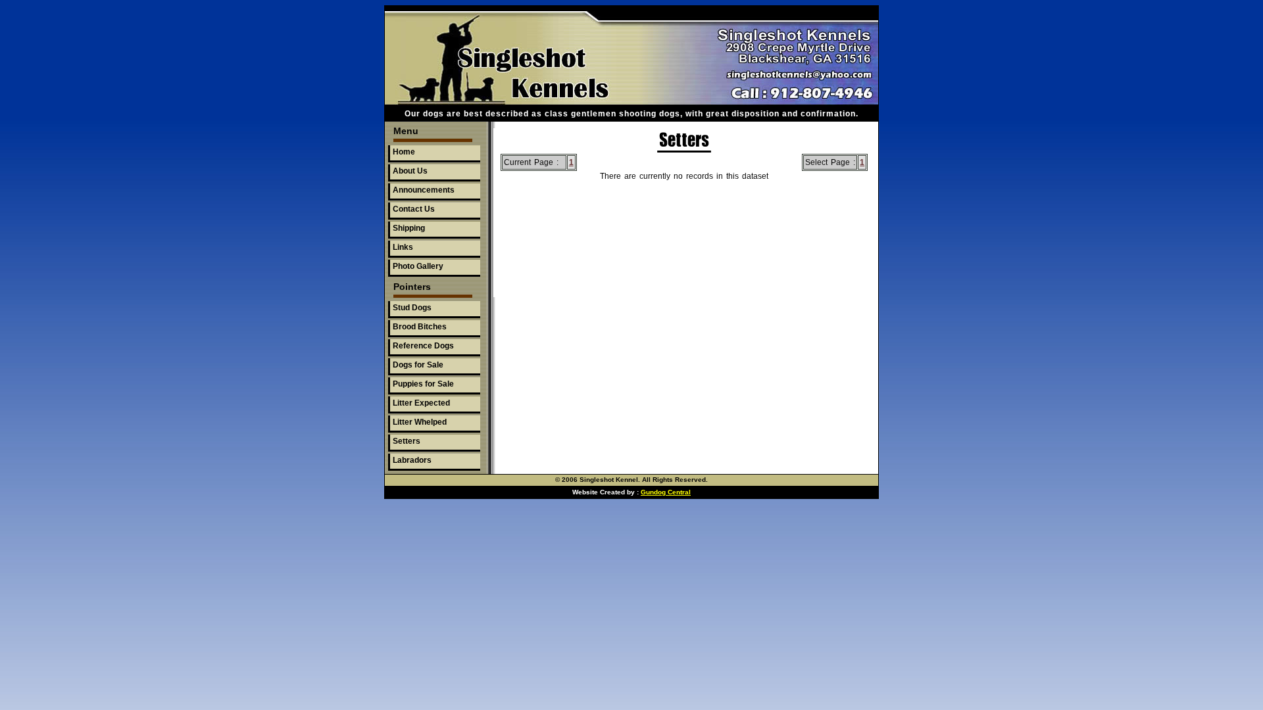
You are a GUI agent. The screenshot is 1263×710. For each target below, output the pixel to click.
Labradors (412, 460)
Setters (406, 441)
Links (403, 247)
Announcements (424, 190)
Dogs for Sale (418, 364)
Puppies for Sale (423, 384)
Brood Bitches (420, 326)
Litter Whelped (420, 422)
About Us (410, 171)
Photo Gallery (418, 266)
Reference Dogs (423, 345)
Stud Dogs (412, 307)
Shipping (409, 228)
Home (404, 151)
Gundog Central (666, 492)
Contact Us (414, 209)
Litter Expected (421, 403)
